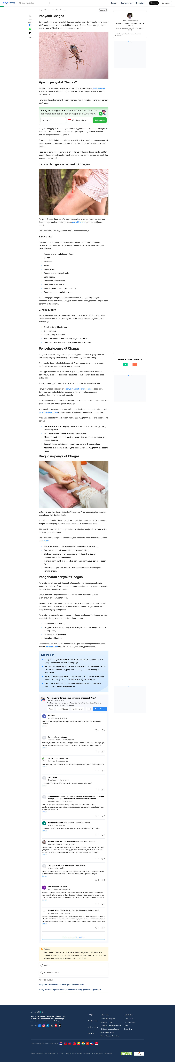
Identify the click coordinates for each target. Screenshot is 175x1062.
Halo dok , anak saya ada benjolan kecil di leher (67, 865)
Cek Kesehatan (93, 1021)
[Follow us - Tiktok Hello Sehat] (60, 1025)
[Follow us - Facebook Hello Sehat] (39, 1025)
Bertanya (51, 715)
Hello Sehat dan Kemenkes (110, 1036)
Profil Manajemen (129, 1022)
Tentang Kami (128, 1019)
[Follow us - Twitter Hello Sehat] (52, 1025)
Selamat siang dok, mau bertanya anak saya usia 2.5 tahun (71, 841)
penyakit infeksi (78, 222)
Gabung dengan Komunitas (73, 937)
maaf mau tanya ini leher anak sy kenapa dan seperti (69, 823)
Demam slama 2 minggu (57, 737)
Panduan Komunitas (107, 1032)
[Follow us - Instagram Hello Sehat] (43, 1025)
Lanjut (44, 726)
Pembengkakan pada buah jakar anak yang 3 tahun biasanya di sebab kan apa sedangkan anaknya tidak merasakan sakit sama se (76, 797)
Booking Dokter (93, 1027)
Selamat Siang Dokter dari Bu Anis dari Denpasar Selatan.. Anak (73, 911)
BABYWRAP (52, 777)
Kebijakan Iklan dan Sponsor (110, 1029)
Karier (126, 1025)
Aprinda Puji (125, 34)
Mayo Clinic (44, 541)
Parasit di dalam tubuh (48, 412)
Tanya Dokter (100, 709)
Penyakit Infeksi (43, 10)
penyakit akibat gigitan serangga (79, 389)
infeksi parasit (99, 88)
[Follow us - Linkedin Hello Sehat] (47, 1025)
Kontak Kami (128, 1029)
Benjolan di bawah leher (57, 887)
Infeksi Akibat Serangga (59, 10)
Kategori (90, 1015)
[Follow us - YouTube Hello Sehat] (56, 1025)
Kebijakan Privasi (106, 1022)
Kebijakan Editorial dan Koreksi (111, 1025)
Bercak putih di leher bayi (58, 758)
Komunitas (91, 1033)
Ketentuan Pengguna (108, 1019)
